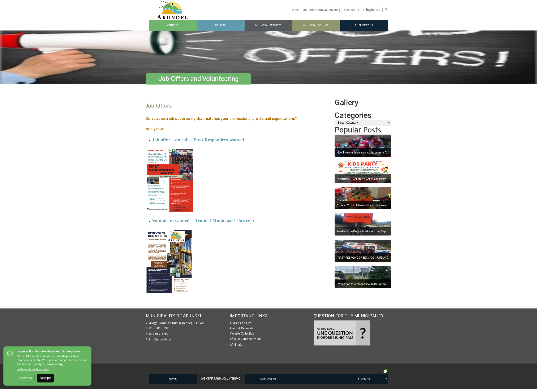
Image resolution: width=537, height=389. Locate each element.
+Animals (236, 344)
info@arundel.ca (160, 339)
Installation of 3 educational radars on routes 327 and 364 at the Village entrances (387, 284)
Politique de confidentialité (33, 369)
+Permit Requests (241, 328)
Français (368, 10)
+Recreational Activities (245, 338)
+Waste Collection (242, 333)
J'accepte (45, 378)
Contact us (351, 10)
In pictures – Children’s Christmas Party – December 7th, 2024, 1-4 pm (381, 179)
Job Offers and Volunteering (321, 10)
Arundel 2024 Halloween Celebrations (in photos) (367, 205)
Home (295, 10)
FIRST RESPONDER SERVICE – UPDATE (363, 258)
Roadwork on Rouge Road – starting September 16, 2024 (372, 231)
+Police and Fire (240, 323)
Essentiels (25, 378)
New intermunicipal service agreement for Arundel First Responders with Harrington (389, 152)
